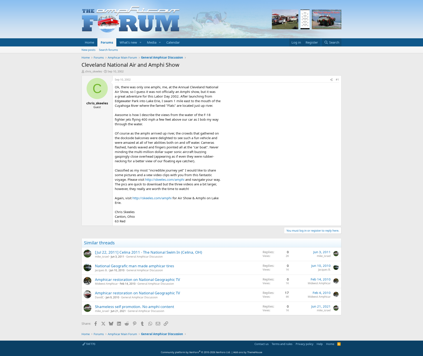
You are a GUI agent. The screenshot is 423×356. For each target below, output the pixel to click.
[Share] (331, 79)
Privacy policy (305, 344)
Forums (107, 42)
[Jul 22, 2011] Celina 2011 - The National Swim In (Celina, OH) (148, 252)
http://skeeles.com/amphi (164, 179)
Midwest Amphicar (106, 284)
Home (89, 42)
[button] (140, 42)
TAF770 (90, 344)
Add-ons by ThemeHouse (247, 352)
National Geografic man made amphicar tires (134, 265)
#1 (337, 79)
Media (151, 42)
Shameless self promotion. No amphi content (134, 306)
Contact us (261, 344)
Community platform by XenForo (196, 352)
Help (320, 344)
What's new (128, 42)
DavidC (99, 297)
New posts (88, 50)
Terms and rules (282, 344)
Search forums (108, 50)
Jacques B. (101, 270)
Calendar (173, 42)
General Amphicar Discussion (144, 256)
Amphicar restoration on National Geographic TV (137, 279)
